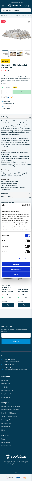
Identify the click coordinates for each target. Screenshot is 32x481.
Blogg (3, 430)
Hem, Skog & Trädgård (8, 413)
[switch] (27, 241)
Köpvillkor (4, 380)
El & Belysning (6, 423)
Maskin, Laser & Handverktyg (11, 406)
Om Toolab (4, 387)
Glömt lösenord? (6, 446)
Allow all (16, 264)
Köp (8, 305)
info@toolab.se (9, 364)
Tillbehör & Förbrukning (9, 416)
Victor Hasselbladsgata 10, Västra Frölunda (16, 369)
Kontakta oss (5, 383)
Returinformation (7, 390)
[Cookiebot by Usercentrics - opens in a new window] (22, 205)
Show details (22, 259)
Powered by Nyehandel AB (16, 472)
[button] (29, 10)
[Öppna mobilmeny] (3, 5)
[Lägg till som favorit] (25, 5)
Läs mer (4, 83)
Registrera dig (6, 442)
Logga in (4, 439)
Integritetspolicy (6, 394)
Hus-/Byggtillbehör (7, 420)
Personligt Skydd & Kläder (10, 409)
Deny (16, 274)
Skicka (15, 341)
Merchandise (5, 426)
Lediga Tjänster (6, 397)
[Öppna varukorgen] (29, 5)
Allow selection (16, 269)
